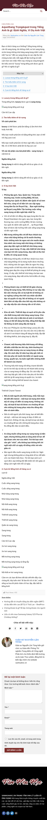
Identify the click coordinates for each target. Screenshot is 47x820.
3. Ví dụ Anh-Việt (10, 86)
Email (7, 718)
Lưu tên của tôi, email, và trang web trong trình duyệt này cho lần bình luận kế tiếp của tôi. (23, 742)
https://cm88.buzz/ (29, 771)
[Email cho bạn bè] (26, 629)
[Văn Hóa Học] (23, 5)
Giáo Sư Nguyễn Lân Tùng (33, 35)
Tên (7, 707)
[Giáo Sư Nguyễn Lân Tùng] (7, 642)
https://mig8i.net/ (7, 774)
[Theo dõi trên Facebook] (4, 813)
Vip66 (2, 771)
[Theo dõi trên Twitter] (12, 813)
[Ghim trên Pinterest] (31, 629)
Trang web (9, 728)
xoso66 (10, 771)
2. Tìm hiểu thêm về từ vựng (14, 82)
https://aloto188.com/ (25, 774)
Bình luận (9, 688)
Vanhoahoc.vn (15, 35)
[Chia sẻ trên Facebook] (15, 629)
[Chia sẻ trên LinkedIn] (37, 629)
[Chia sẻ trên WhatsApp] (10, 629)
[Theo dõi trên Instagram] (8, 813)
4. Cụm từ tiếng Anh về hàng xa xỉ (16, 90)
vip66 (18, 771)
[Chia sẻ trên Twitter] (20, 629)
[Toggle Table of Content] (41, 73)
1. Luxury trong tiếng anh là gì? (15, 78)
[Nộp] (41, 11)
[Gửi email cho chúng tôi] (16, 813)
